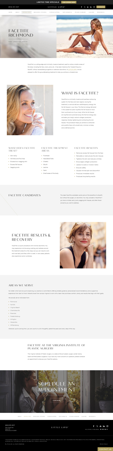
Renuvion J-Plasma (40, 12)
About (17, 12)
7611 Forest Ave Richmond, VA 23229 (10, 429)
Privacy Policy (104, 444)
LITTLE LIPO (72, 69)
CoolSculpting (54, 12)
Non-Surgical (67, 12)
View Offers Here (69, 2)
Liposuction (27, 12)
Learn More (56, 400)
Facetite (24, 41)
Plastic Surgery (80, 12)
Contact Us (101, 7)
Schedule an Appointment (56, 387)
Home (10, 12)
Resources (100, 12)
